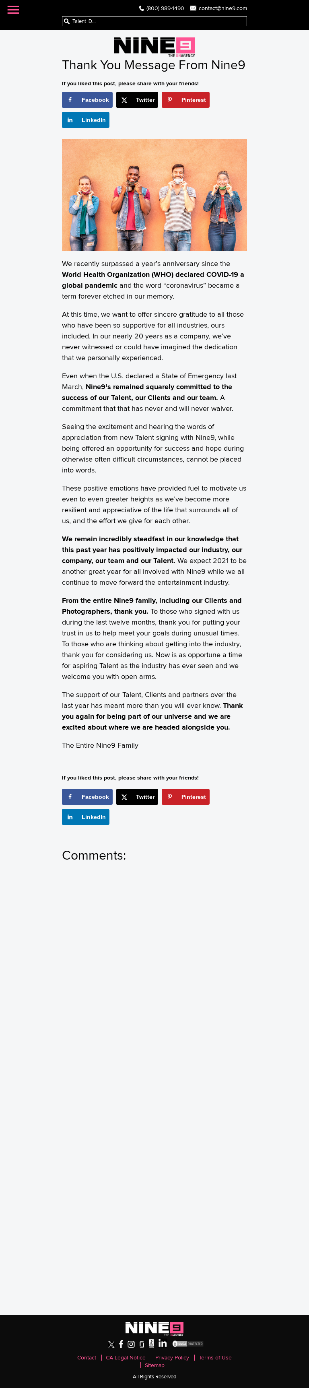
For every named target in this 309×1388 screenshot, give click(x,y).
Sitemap (155, 1365)
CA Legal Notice (126, 1358)
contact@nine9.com (223, 8)
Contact (86, 1358)
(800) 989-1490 (165, 8)
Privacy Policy (172, 1358)
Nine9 (154, 47)
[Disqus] (154, 978)
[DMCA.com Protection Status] (188, 1346)
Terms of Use (215, 1358)
